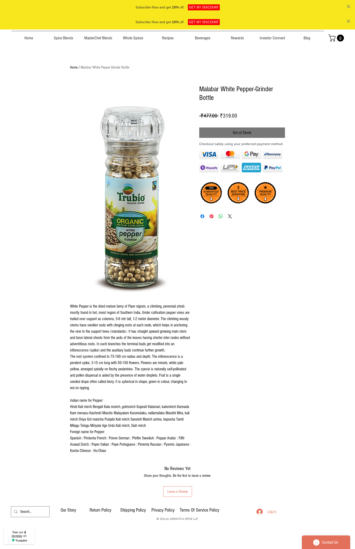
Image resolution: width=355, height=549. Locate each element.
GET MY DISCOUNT (204, 7)
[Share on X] (230, 216)
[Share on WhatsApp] (221, 216)
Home (74, 67)
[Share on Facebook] (202, 216)
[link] (337, 38)
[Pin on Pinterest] (211, 216)
